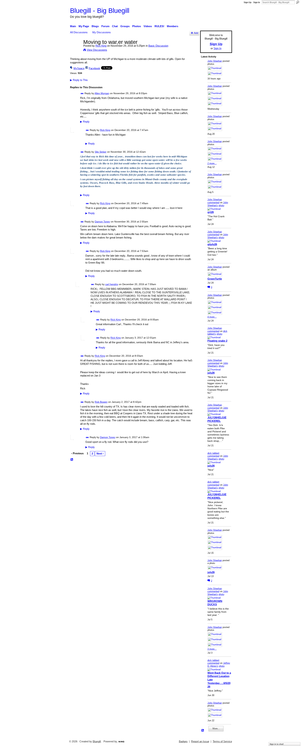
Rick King (100, 45)
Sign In (256, 2)
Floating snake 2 (217, 340)
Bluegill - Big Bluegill (99, 10)
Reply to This (79, 79)
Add (196, 33)
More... (216, 728)
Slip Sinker (100, 151)
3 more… (212, 649)
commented (213, 202)
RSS (72, 459)
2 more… (212, 163)
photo (221, 205)
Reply (85, 121)
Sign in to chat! (277, 744)
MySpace (79, 68)
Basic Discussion (158, 45)
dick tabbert (213, 453)
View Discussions (97, 49)
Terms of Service (222, 741)
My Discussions (101, 32)
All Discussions (79, 32)
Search (297, 2)
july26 (211, 372)
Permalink (82, 93)
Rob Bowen (101, 402)
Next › (100, 453)
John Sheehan (214, 61)
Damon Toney (102, 221)
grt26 (210, 212)
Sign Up (247, 2)
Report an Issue (200, 741)
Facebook (94, 68)
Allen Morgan (102, 93)
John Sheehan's (217, 204)
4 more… (212, 317)
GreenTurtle (214, 278)
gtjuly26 (212, 244)
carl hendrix (111, 284)
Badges (183, 741)
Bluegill (97, 741)
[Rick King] (75, 48)
